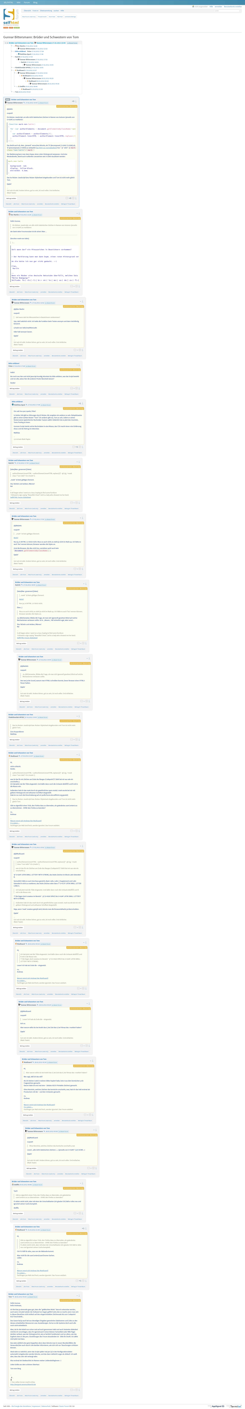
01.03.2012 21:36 (34, 1230)
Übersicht (27, 11)
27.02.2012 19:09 (45, 660)
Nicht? (16, 538)
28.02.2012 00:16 (34, 944)
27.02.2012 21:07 (27, 756)
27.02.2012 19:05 (31, 717)
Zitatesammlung (46, 11)
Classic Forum (64, 1406)
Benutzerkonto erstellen (52, 204)
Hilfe (62, 11)
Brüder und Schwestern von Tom (23, 100)
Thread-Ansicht (42, 17)
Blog (35, 2)
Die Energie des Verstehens (21, 1406)
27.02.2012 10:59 (31, 103)
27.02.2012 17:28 (19, 366)
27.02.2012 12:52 (38, 303)
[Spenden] (17, 28)
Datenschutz (46, 1406)
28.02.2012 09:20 (21, 1297)
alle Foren (16, 204)
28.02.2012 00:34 (40, 1062)
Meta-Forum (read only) (29, 17)
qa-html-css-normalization (46, 148)
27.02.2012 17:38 (34, 405)
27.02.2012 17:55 (38, 519)
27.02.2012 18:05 (29, 585)
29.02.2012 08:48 (26, 1185)
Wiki (18, 2)
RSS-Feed (60, 17)
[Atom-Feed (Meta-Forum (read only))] (5, 28)
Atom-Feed (52, 17)
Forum (27, 2)
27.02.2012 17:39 (23, 463)
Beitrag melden (11, 198)
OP (77, 1150)
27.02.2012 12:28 (25, 215)
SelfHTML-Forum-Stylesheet (20, 497)
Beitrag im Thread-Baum (68, 204)
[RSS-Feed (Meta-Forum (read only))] (11, 28)
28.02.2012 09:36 (52, 1131)
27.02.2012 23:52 (38, 847)
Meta (7, 100)
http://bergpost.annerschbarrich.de (23, 1384)
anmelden (40, 204)
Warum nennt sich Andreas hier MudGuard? (26, 821)
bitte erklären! (14, 363)
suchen (56, 11)
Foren (35, 11)
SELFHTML (8, 2)
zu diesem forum (43, 103)
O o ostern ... (14, 823)
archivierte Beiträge (70, 17)
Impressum (36, 1406)
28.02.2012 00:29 (45, 1005)
